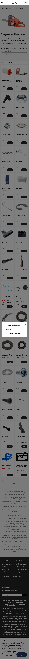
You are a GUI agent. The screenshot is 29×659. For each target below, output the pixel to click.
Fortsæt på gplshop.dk (14, 333)
